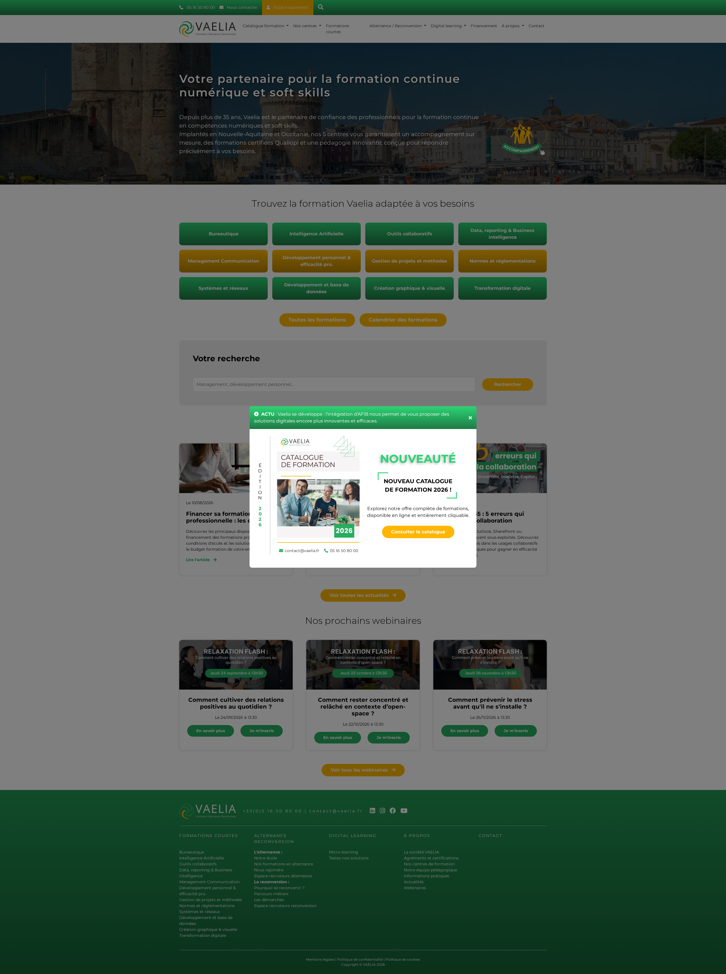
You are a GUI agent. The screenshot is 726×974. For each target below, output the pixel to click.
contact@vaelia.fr (302, 550)
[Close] (470, 417)
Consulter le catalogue (418, 531)
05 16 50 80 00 (344, 550)
